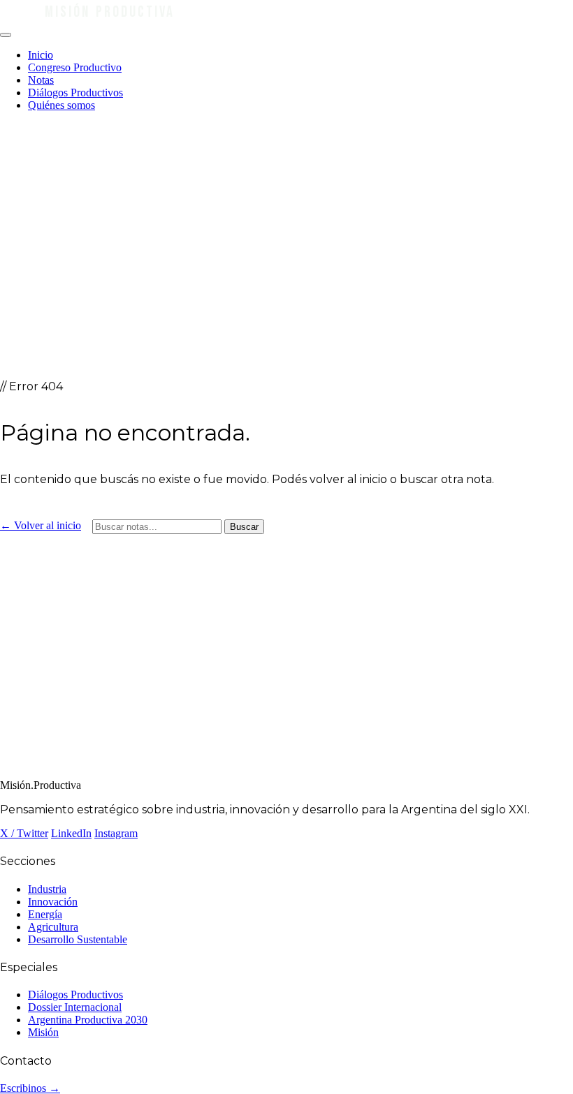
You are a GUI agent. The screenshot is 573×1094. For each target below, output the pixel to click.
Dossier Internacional (75, 1007)
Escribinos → (30, 1088)
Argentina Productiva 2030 (87, 1020)
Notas (41, 80)
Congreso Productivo (75, 67)
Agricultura (53, 927)
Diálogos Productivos (75, 92)
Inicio (40, 55)
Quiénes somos (61, 105)
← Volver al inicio (40, 525)
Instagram (116, 833)
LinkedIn (71, 833)
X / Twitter (24, 833)
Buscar (244, 527)
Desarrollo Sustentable (77, 939)
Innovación (53, 902)
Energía (45, 914)
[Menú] (5, 35)
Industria (47, 889)
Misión (43, 1032)
